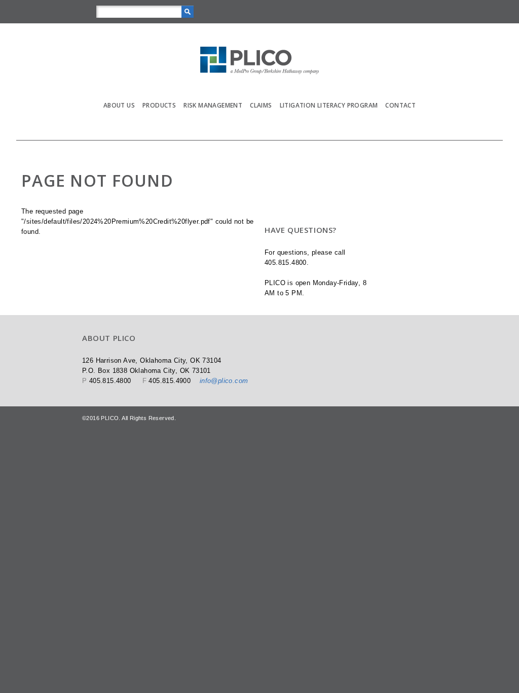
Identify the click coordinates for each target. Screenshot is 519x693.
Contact (400, 89)
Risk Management (212, 89)
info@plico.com (224, 341)
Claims (261, 89)
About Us (119, 89)
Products (159, 89)
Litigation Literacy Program (329, 89)
